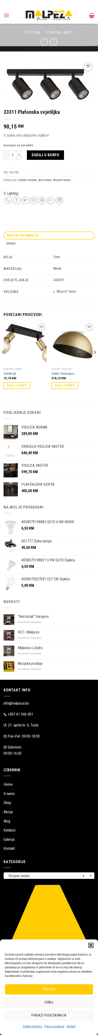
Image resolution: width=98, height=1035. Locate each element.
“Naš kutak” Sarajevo (33, 616)
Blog (7, 821)
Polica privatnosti (54, 1026)
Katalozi (9, 830)
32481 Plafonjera (62, 373)
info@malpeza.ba (16, 703)
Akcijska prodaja (30, 663)
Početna (32, 32)
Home (8, 784)
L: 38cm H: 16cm (65, 292)
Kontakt (71, 1026)
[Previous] (3, 362)
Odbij (48, 1002)
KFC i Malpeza (28, 632)
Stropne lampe (59, 32)
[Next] (94, 362)
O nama (9, 793)
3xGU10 (59, 280)
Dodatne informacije (22, 235)
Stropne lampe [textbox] (46, 876)
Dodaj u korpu (45, 155)
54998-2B (10, 373)
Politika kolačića (32, 1026)
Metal (57, 269)
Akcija (8, 812)
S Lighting (11, 193)
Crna (57, 257)
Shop (7, 802)
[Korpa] (91, 15)
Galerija (9, 839)
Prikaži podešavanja (49, 1015)
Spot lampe (45, 180)
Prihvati (49, 989)
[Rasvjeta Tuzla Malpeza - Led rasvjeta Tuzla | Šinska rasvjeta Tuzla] (49, 15)
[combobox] (49, 875)
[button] (90, 945)
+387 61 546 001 (20, 714)
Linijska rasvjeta (27, 180)
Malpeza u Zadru (30, 648)
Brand (10, 243)
